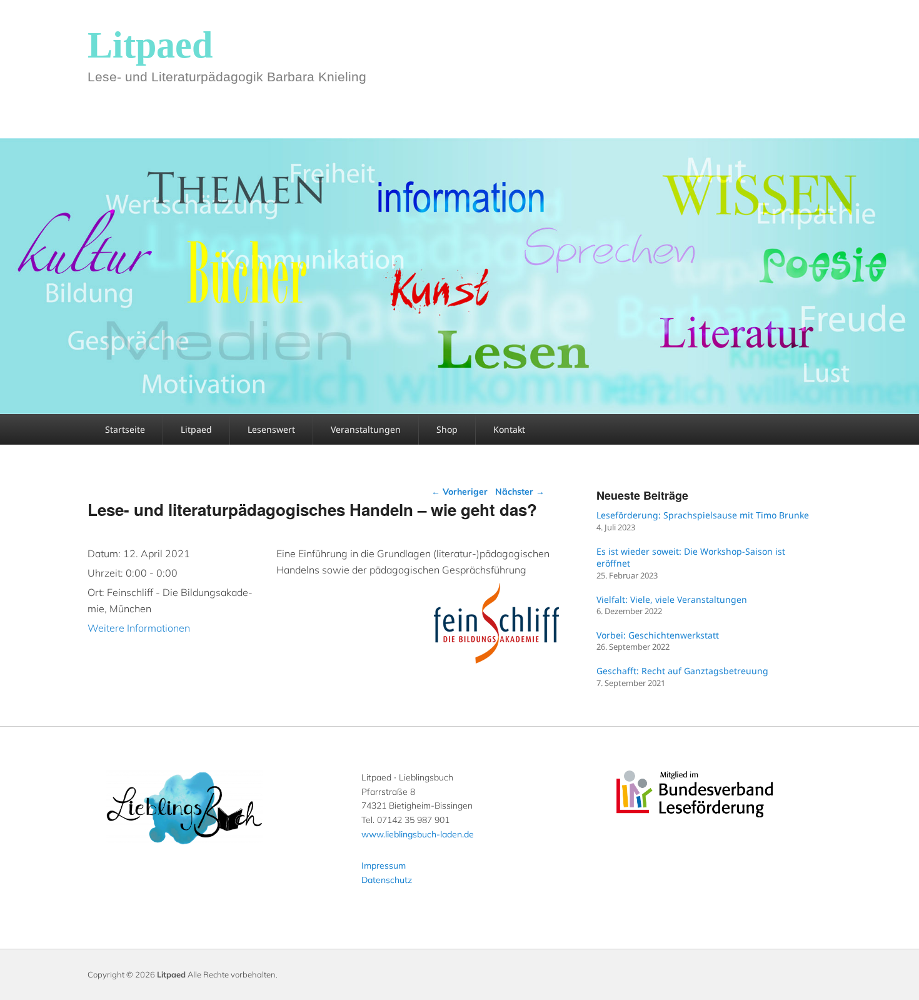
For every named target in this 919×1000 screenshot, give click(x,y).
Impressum (383, 865)
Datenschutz (386, 880)
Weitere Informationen (139, 628)
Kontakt (509, 429)
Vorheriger (459, 491)
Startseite (125, 429)
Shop (447, 429)
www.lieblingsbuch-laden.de (417, 834)
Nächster (520, 491)
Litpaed (150, 45)
